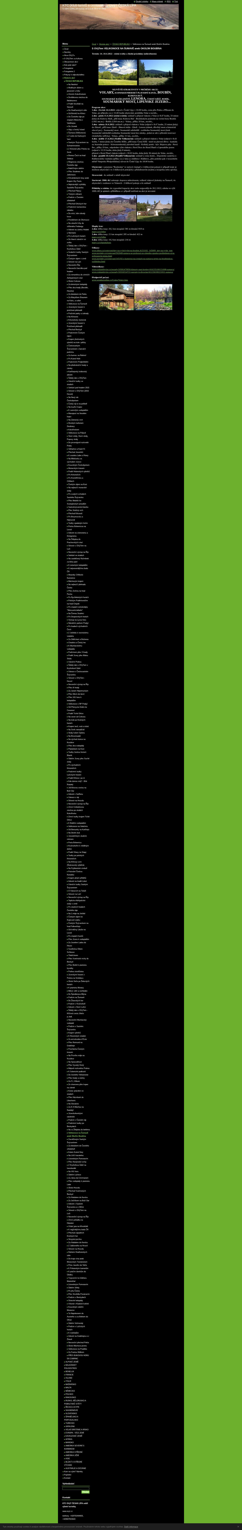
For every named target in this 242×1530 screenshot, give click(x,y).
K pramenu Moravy (76, 988)
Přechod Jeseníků (75, 452)
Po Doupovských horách (78, 617)
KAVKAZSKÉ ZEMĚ (74, 1436)
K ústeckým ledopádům (78, 565)
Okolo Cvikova (74, 281)
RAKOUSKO (71, 1397)
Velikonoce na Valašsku (78, 826)
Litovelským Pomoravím (78, 1159)
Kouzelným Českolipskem (78, 465)
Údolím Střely (73, 1288)
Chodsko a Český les (77, 642)
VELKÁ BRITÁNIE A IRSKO (77, 1430)
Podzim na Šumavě (76, 997)
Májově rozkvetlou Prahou (78, 1068)
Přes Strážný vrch (75, 510)
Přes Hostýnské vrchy (77, 1162)
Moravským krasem (76, 468)
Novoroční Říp (74, 265)
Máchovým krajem (75, 581)
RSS (169, 1)
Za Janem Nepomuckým (78, 691)
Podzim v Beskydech (77, 1297)
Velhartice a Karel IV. (76, 449)
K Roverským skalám (77, 1036)
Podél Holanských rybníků (79, 471)
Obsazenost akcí (71, 62)
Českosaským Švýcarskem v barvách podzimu (76, 349)
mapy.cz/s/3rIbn (99, 237)
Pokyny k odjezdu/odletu (74, 75)
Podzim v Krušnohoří (76, 1004)
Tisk (176, 1)
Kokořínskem (73, 430)
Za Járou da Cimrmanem (78, 1178)
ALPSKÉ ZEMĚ (72, 1362)
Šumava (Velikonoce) (77, 133)
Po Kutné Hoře (74, 359)
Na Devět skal (74, 833)
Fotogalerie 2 (69, 71)
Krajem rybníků (74, 1033)
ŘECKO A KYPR (72, 1407)
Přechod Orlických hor (77, 204)
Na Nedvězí (73, 84)
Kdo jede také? (70, 65)
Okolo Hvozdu (74, 1188)
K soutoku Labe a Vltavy (78, 455)
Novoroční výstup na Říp (78, 552)
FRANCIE (70, 1375)
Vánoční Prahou (74, 662)
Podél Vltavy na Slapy (77, 852)
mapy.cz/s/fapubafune (101, 242)
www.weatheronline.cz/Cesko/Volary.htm (110, 280)
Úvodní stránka (142, 1)
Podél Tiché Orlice (75, 713)
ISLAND (69, 1378)
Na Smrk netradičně (76, 730)
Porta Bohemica (74, 842)
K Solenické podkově (77, 1071)
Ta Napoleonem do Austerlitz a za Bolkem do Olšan (77, 1316)
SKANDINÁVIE (72, 1410)
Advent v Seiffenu (75, 794)
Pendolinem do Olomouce (78, 220)
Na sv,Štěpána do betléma (79, 1130)
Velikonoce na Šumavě (77, 304)
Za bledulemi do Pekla (77, 294)
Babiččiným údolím (76, 168)
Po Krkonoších (74, 475)
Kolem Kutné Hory (75, 1152)
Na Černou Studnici (76, 613)
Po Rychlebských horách (78, 597)
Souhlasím (239, 1526)
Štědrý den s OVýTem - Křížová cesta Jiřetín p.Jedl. (77, 1013)
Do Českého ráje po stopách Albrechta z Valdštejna (75, 120)
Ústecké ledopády (75, 1300)
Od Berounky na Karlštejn (78, 829)
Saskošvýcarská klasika (78, 507)
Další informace (131, 1527)
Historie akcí (104, 44)
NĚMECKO (70, 1391)
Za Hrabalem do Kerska (78, 1197)
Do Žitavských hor (75, 1001)
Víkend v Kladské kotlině (78, 1304)
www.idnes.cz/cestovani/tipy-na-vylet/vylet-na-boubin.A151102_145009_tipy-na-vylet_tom (132, 250)
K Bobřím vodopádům (77, 823)
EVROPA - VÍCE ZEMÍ (75, 1433)
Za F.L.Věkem (74, 1081)
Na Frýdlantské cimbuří (77, 868)
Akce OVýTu (69, 55)
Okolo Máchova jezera (77, 1346)
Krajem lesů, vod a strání (78, 726)
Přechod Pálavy (74, 191)
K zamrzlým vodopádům (78, 410)
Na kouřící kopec (75, 407)
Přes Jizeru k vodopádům (78, 939)
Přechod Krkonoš (75, 513)
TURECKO (70, 1423)
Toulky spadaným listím (78, 523)
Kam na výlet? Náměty (73, 1472)
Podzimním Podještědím (78, 362)
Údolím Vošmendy (75, 1323)
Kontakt (67, 1478)
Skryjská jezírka (75, 1239)
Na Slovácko (73, 1104)
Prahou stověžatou (76, 971)
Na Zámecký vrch (75, 420)
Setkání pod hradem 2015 (78, 388)
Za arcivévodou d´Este (77, 1039)
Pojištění (67, 1475)
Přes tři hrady (73, 688)
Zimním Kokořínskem (77, 94)
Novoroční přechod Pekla (78, 1342)
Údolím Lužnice (74, 1175)
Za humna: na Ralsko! (77, 355)
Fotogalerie (68, 68)
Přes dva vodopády (76, 746)
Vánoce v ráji (73, 797)
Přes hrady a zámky (76, 1078)
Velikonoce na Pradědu (77, 1349)
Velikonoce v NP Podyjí (78, 704)
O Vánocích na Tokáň (77, 891)
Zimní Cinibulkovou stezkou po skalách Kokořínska (75, 810)
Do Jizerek (72, 126)
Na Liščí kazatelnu (75, 1155)
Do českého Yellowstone (78, 1075)
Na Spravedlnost (75, 1062)
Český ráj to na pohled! (77, 404)
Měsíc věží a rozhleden (77, 991)
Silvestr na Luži (74, 262)
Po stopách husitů (75, 936)
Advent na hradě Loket (77, 881)
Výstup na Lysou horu (77, 620)
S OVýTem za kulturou (73, 59)
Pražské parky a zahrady (78, 313)
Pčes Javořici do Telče (77, 1265)
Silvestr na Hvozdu (76, 801)
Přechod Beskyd (75, 330)
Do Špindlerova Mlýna (77, 994)
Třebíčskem (73, 955)
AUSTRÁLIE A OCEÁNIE (76, 1468)
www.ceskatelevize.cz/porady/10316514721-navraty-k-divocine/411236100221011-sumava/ (132, 272)
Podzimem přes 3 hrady (78, 652)
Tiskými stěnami (75, 194)
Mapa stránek (157, 1)
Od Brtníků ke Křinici (76, 113)
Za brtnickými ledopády (77, 284)
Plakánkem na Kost (76, 749)
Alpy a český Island (76, 129)
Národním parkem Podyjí (78, 623)
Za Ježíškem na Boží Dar (78, 1201)
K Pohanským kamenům (78, 1268)
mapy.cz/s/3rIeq (99, 232)
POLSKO (69, 1394)
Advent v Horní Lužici (77, 1007)
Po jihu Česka (74, 1291)
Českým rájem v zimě (77, 259)
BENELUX (70, 1371)
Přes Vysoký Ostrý (76, 1065)
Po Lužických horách (76, 236)
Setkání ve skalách (76, 555)
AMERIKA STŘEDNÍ (74, 1452)
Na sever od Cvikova (76, 717)
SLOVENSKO (71, 1413)
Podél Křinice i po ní (76, 778)
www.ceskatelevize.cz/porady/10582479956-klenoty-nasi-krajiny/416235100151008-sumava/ (133, 269)
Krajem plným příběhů (77, 878)
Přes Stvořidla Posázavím (79, 1294)
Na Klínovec (73, 317)
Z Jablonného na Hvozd (78, 1246)
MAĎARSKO (71, 1384)
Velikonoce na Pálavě (77, 433)
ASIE (68, 1458)
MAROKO (70, 1442)
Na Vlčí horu (73, 1171)
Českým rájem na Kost (77, 484)
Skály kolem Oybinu (76, 733)
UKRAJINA (70, 1426)
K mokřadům (73, 1333)
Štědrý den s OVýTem (77, 378)
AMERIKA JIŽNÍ (72, 1455)
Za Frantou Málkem (76, 1352)
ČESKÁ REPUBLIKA (121, 44)
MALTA (68, 1388)
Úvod (94, 44)
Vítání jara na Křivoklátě (78, 1226)
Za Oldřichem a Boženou (78, 639)
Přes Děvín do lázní (76, 694)
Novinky (67, 52)
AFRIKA (69, 1439)
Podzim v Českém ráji (77, 1120)
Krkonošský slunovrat (77, 320)
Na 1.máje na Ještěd (76, 913)
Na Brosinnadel (74, 736)
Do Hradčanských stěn (77, 110)
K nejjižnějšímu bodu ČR (78, 1230)
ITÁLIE (68, 1381)
